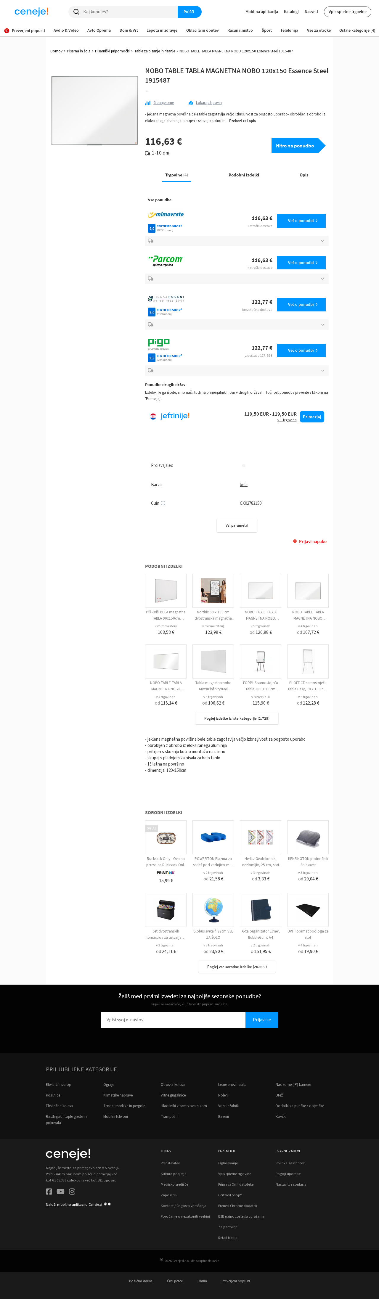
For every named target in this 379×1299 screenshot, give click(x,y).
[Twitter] (61, 1192)
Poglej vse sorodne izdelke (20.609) (237, 966)
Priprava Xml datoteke (235, 1184)
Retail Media (227, 1237)
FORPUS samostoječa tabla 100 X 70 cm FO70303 (260, 689)
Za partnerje (227, 1227)
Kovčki (281, 1116)
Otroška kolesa (173, 1084)
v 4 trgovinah (308, 626)
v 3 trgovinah (213, 697)
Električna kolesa (59, 1106)
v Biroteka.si (260, 697)
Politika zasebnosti (291, 1163)
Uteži (280, 1095)
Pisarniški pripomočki (112, 51)
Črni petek (175, 1281)
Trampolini (170, 1116)
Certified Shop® (230, 1195)
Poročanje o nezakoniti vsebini (185, 1216)
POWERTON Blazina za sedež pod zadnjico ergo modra (213, 865)
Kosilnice (53, 1095)
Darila (202, 1281)
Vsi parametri (237, 525)
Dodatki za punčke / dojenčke (300, 1106)
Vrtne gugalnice (173, 1095)
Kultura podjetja (174, 1173)
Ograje (108, 1084)
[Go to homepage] (31, 12)
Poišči (189, 11)
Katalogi (291, 11)
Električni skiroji (58, 1084)
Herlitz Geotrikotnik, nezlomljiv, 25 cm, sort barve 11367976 (260, 865)
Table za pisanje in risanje (154, 51)
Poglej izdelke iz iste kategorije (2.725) (236, 718)
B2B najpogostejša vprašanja (241, 1216)
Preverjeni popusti (236, 1281)
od (261, 632)
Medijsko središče (174, 1184)
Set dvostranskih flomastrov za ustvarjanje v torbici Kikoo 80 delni (166, 937)
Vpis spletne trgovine (348, 11)
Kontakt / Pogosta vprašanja (183, 1205)
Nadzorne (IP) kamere (293, 1084)
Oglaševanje (228, 1163)
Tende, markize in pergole (124, 1106)
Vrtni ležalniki (229, 1106)
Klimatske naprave (118, 1095)
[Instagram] (72, 1192)
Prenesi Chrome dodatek (237, 1205)
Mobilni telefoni (115, 1116)
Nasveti (311, 11)
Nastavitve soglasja (291, 1184)
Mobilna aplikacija (261, 11)
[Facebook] (49, 1192)
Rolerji (223, 1095)
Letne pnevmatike (232, 1084)
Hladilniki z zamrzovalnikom (184, 1106)
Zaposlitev (169, 1195)
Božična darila (140, 1281)
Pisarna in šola (79, 51)
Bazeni (223, 1116)
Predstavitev (170, 1163)
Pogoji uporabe (288, 1173)
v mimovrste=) (166, 626)
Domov (56, 51)
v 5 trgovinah (260, 626)
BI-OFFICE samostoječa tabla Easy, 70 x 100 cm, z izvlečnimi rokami (308, 689)
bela (244, 485)
